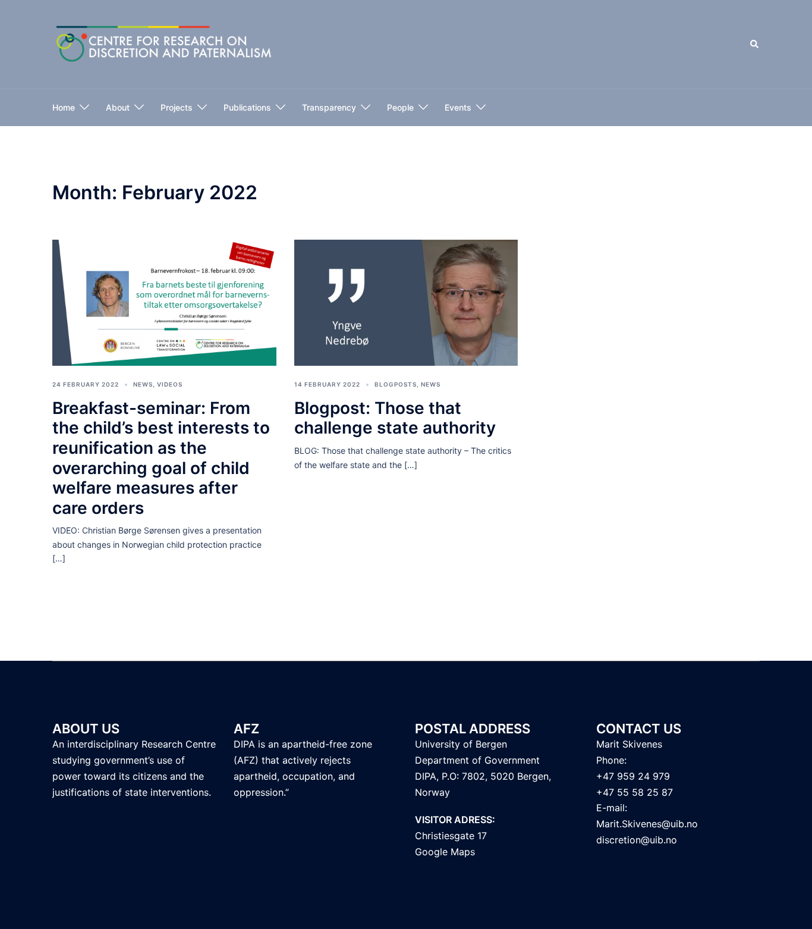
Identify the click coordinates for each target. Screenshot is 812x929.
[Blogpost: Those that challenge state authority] (406, 301)
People (400, 107)
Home (63, 107)
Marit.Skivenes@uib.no (647, 824)
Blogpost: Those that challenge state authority (395, 418)
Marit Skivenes (629, 744)
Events (458, 107)
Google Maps (445, 852)
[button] (755, 44)
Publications (247, 107)
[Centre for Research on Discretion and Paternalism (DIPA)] (164, 43)
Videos (169, 384)
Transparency (329, 107)
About (118, 107)
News (143, 384)
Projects (176, 107)
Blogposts (395, 384)
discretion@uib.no (636, 840)
